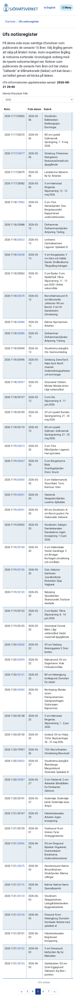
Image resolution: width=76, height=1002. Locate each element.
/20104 (20, 547)
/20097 (20, 382)
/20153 (20, 963)
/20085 (20, 333)
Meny (68, 7)
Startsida (10, 21)
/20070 (20, 295)
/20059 (20, 659)
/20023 (20, 239)
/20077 (20, 153)
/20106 (20, 569)
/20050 (20, 479)
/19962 (20, 202)
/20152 (20, 948)
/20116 (20, 884)
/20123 (20, 896)
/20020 (20, 644)
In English (49, 7)
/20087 (20, 779)
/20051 (20, 494)
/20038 (20, 254)
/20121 (20, 674)
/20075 (20, 865)
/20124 (20, 914)
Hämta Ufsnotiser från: (15, 93)
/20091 (20, 509)
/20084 (20, 322)
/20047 (20, 461)
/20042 (20, 689)
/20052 (20, 760)
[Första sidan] (21, 992)
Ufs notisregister (29, 21)
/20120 (20, 592)
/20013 (20, 446)
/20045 (20, 843)
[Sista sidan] (54, 992)
